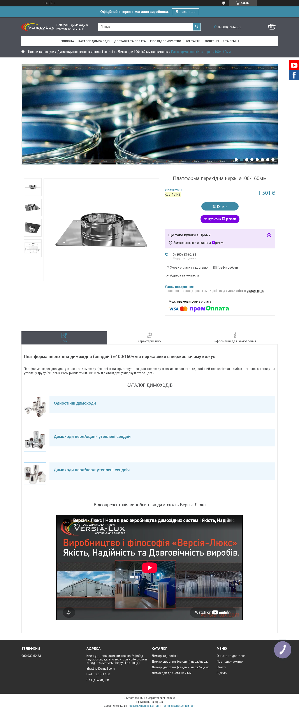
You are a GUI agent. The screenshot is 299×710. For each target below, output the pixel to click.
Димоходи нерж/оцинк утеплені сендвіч (92, 436)
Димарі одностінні (165, 656)
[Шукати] (197, 26)
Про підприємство (165, 41)
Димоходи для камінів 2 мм (172, 673)
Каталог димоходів (94, 41)
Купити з (214, 219)
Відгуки (222, 673)
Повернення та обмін (222, 41)
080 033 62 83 (31, 656)
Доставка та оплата (130, 41)
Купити (222, 206)
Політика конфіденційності (178, 705)
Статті (221, 667)
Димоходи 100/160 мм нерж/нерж (143, 52)
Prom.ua (170, 697)
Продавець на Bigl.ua (149, 701)
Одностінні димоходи (75, 403)
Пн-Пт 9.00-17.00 (98, 674)
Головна (67, 41)
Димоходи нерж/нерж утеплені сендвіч (86, 52)
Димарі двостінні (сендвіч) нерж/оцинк (180, 667)
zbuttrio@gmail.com (100, 668)
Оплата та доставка (231, 656)
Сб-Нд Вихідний (97, 680)
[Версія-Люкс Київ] (37, 27)
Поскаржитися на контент (144, 705)
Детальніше (185, 12)
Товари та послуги (41, 52)
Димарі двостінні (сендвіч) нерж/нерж (180, 661)
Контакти (193, 41)
